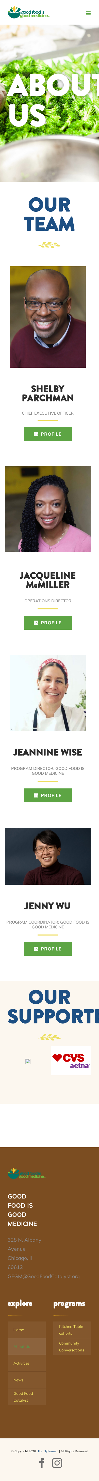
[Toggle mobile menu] (88, 13)
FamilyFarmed (48, 1451)
